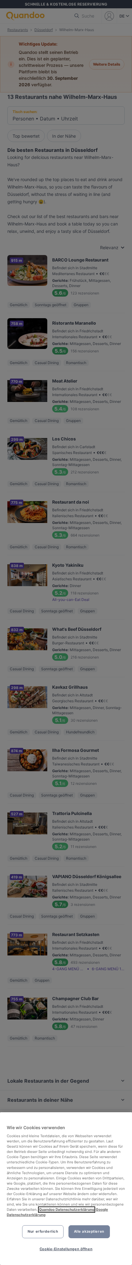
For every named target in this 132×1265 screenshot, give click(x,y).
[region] (66, 1188)
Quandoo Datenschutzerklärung (66, 1209)
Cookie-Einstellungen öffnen (66, 1249)
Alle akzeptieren (89, 1231)
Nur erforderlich (43, 1231)
